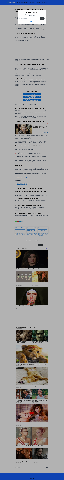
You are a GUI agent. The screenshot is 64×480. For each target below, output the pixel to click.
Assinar (42, 18)
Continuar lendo (32, 21)
